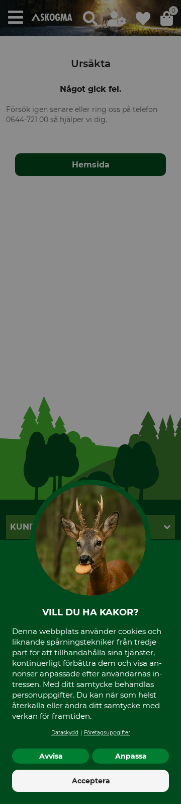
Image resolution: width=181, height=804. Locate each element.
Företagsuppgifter (107, 732)
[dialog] (90, 402)
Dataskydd (64, 732)
